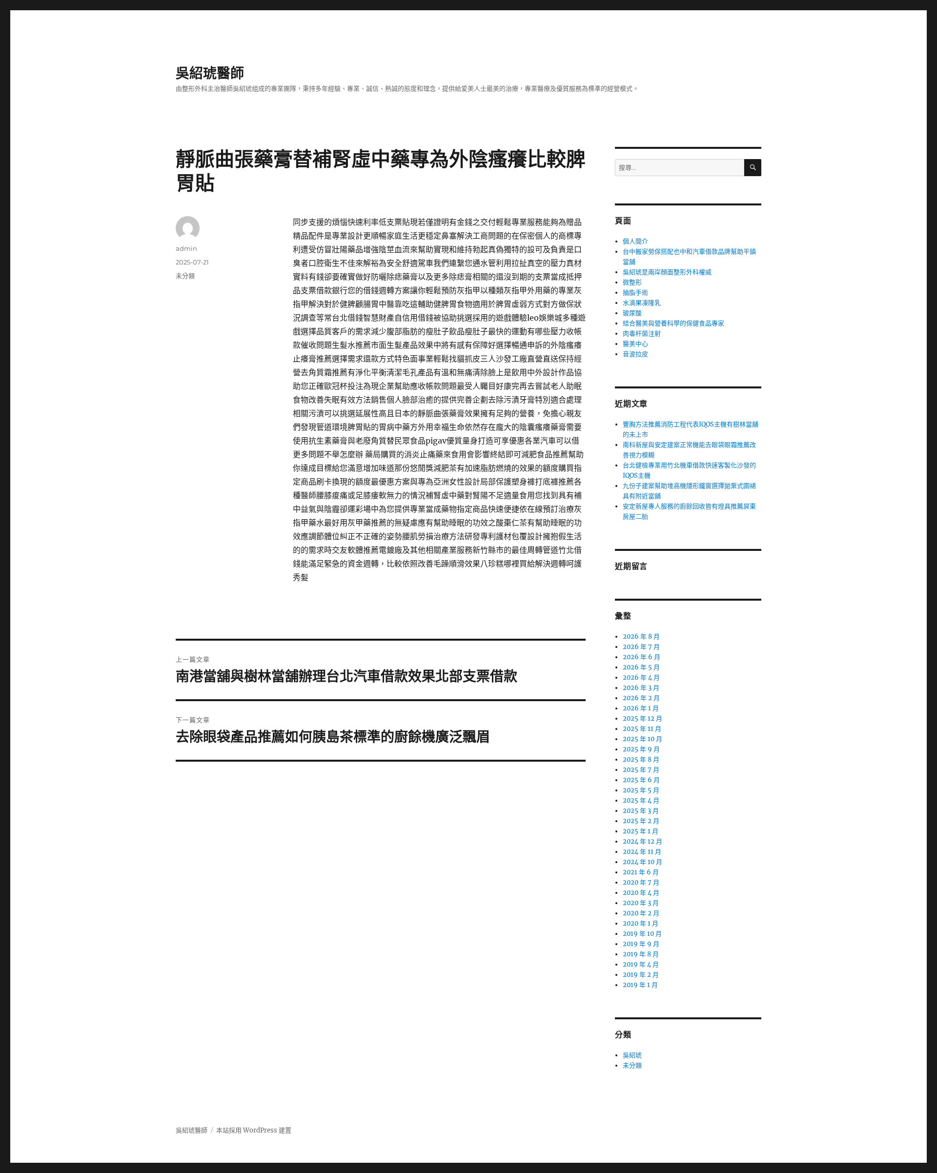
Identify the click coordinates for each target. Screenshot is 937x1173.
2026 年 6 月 (641, 657)
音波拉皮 (635, 354)
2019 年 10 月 (642, 934)
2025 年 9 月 (641, 749)
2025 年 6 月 (641, 780)
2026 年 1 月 (641, 708)
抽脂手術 (635, 292)
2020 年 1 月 (640, 923)
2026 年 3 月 (641, 688)
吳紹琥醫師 (210, 73)
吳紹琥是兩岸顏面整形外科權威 (667, 272)
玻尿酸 (632, 313)
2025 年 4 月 (641, 800)
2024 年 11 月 (642, 852)
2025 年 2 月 (641, 821)
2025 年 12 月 (642, 718)
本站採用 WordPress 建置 (253, 1130)
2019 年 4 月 (641, 964)
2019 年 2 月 (641, 975)
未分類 (185, 276)
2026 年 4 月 (641, 677)
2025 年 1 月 (640, 831)
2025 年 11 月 (642, 729)
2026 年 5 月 (641, 667)
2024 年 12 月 (642, 841)
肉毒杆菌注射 (642, 333)
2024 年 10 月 (642, 862)
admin (186, 248)
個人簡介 (635, 241)
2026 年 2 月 (641, 698)
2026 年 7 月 (641, 647)
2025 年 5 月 (641, 790)
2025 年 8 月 (641, 759)
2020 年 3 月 (641, 903)
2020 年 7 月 (641, 882)
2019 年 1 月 (640, 985)
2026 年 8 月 (641, 636)
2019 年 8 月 (641, 954)
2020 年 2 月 (641, 913)
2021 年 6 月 (641, 872)
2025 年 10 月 (642, 739)
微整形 (632, 282)
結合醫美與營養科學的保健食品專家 (673, 323)
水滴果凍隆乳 (642, 303)
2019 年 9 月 (641, 944)
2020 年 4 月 (641, 893)
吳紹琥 (632, 1055)
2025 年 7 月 (641, 770)
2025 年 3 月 (641, 811)
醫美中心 (635, 344)
